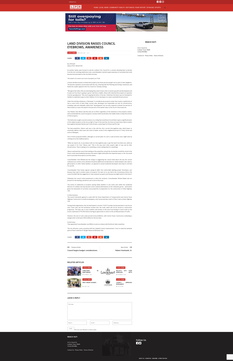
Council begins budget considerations (82, 250)
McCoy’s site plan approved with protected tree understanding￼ (124, 273)
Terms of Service (158, 55)
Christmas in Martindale (90, 271)
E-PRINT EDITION (162, 358)
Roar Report (140, 7)
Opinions (150, 7)
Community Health (117, 7)
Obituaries (130, 7)
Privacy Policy (149, 55)
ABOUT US (142, 358)
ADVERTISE (148, 358)
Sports (158, 7)
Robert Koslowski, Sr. (123, 250)
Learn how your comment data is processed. (109, 329)
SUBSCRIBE (155, 358)
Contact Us (72, 2)
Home (96, 7)
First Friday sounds (89, 282)
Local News (104, 7)
